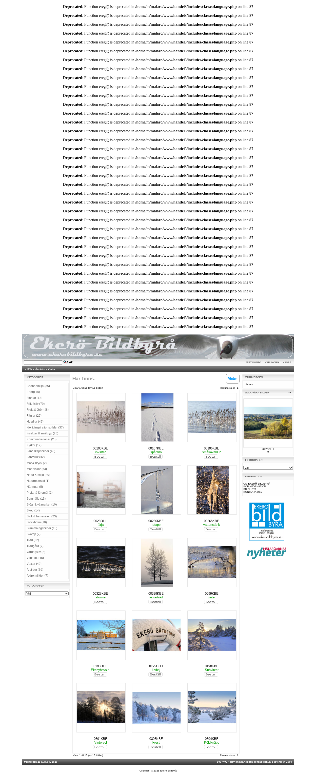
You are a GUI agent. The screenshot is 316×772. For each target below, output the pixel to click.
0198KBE (211, 666)
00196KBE (211, 448)
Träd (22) (33, 540)
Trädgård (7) (35, 546)
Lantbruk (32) (36, 457)
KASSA (287, 362)
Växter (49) (34, 564)
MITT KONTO (253, 362)
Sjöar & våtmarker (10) (42, 504)
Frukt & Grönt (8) (38, 409)
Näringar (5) (35, 486)
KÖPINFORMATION (254, 486)
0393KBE (156, 739)
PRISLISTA (249, 489)
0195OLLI (156, 666)
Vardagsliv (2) (36, 552)
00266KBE (156, 521)
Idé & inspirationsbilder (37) (45, 427)
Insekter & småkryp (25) (42, 433)
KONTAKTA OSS (252, 491)
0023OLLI (100, 521)
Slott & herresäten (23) (42, 516)
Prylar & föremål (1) (40, 492)
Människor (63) (37, 469)
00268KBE (211, 521)
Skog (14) (33, 510)
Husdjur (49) (35, 421)
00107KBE (156, 448)
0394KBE (211, 739)
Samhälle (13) (36, 498)
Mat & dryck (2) (37, 463)
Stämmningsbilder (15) (42, 528)
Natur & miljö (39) (38, 475)
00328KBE (100, 593)
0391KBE (100, 739)
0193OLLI (100, 666)
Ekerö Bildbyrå (168, 770)
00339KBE (156, 593)
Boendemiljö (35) (38, 386)
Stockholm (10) (37, 522)
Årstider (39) (35, 569)
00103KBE (100, 448)
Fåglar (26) (34, 415)
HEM (29, 369)
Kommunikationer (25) (42, 439)
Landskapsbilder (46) (41, 451)
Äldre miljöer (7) (37, 575)
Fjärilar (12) (34, 398)
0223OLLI (268, 449)
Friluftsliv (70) (36, 404)
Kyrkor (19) (34, 445)
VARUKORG (272, 362)
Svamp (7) (33, 534)
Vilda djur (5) (35, 558)
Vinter (51, 369)
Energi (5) (33, 392)
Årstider (40, 369)
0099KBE (211, 593)
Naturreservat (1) (38, 481)
